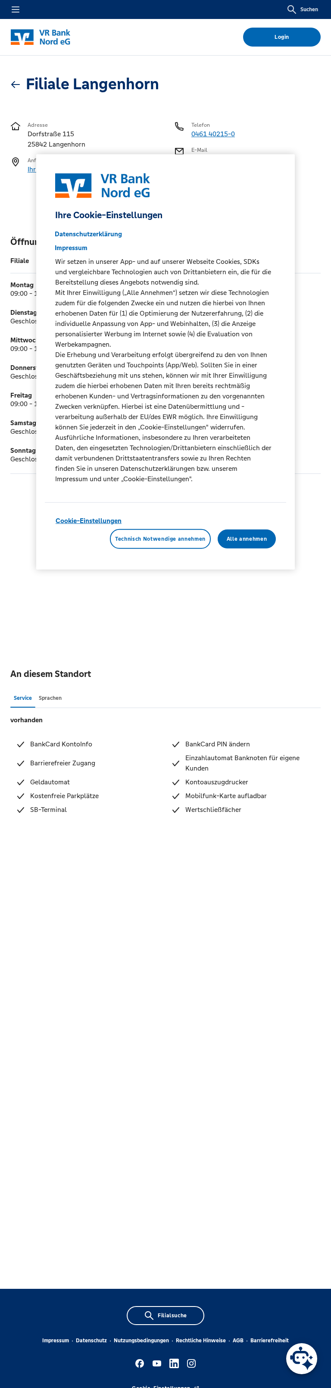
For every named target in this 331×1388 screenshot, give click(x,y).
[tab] (22, 698)
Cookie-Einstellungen (89, 521)
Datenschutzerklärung (88, 234)
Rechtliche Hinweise (201, 1340)
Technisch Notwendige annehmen (160, 538)
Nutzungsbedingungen (141, 1340)
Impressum (55, 1340)
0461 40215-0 (213, 134)
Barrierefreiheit (269, 1340)
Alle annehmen (247, 538)
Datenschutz (91, 1340)
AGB (238, 1340)
